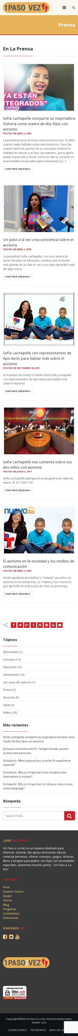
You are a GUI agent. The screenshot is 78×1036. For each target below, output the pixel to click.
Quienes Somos (13, 891)
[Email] (53, 625)
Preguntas (9, 909)
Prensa (7, 690)
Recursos (9, 697)
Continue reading (17, 169)
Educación (9, 667)
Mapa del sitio (58, 1030)
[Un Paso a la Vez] (26, 7)
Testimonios (38, 1030)
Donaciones (11, 918)
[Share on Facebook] (13, 625)
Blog (6, 905)
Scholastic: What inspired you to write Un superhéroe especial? (37, 762)
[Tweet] (20, 625)
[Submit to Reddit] (40, 625)
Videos (7, 712)
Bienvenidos (11, 652)
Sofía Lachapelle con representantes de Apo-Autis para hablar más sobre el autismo (37, 358)
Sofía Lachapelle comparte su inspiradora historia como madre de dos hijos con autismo (39, 123)
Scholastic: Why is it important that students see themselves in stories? (34, 774)
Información (11, 675)
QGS (43, 1022)
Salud (6, 705)
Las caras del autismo (17, 682)
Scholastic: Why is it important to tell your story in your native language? (38, 786)
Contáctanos (11, 913)
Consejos (9, 659)
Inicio (6, 887)
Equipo (7, 896)
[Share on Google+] (27, 625)
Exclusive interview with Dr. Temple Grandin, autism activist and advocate (36, 751)
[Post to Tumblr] (33, 625)
